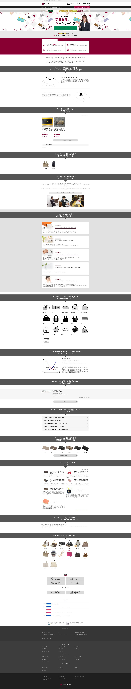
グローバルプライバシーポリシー (80, 676)
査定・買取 (49, 7)
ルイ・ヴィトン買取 (62, 646)
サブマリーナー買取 (78, 656)
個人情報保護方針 (61, 676)
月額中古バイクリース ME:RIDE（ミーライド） (49, 635)
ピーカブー (44, 147)
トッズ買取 (60, 649)
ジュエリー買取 (45, 667)
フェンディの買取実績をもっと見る (65, 140)
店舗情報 (56, 7)
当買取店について (44, 7)
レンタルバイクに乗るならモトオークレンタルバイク (81, 635)
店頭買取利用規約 (45, 679)
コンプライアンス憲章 (62, 678)
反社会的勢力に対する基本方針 (47, 678)
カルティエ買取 (61, 648)
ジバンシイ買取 (77, 649)
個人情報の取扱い (45, 676)
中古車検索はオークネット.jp (79, 632)
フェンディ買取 (45, 649)
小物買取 (76, 667)
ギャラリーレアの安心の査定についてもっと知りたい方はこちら (65, 192)
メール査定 (88, 7)
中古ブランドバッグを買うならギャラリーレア (65, 632)
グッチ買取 (44, 648)
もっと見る (65, 401)
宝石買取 (44, 670)
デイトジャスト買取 (62, 659)
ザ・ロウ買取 (61, 651)
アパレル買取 (61, 667)
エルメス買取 (45, 646)
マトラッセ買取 (77, 659)
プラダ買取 (76, 648)
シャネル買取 (77, 646)
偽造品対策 (60, 7)
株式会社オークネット (46, 632)
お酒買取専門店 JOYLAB (47, 638)
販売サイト (72, 3)
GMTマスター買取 (46, 656)
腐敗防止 (76, 678)
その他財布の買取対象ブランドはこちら (65, 455)
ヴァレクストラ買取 (46, 651)
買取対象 (53, 7)
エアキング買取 (61, 656)
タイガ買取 (44, 659)
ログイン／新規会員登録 (78, 7)
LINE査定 (83, 7)
